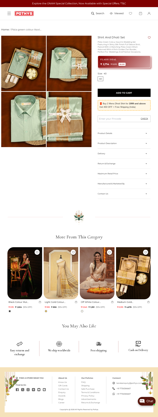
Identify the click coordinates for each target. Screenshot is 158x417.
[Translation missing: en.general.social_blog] (44, 389)
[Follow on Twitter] (22, 389)
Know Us (62, 382)
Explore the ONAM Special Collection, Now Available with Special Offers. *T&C (79, 3)
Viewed (119, 13)
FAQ (83, 382)
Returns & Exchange (90, 403)
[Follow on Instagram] (28, 389)
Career (61, 403)
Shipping (85, 386)
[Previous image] (11, 273)
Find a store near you (31, 378)
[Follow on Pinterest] (33, 389)
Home (5, 29)
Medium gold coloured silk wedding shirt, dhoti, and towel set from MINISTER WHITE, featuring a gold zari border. (128, 302)
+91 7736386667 (123, 388)
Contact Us (63, 389)
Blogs (61, 399)
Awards (61, 396)
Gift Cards (62, 386)
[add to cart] (40, 302)
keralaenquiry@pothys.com (129, 383)
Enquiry (62, 392)
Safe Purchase (87, 389)
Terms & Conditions (90, 392)
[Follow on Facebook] (17, 389)
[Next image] (38, 273)
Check (144, 119)
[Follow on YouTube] (38, 389)
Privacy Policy (87, 396)
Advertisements (88, 399)
